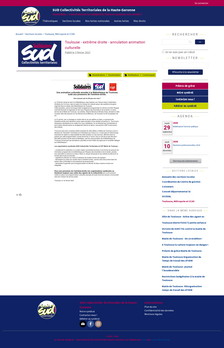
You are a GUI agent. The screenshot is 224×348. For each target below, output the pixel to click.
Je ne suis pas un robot (179, 52)
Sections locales (71, 21)
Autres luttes (121, 21)
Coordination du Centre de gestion (181, 181)
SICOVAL (166, 196)
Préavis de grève (185, 86)
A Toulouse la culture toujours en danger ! (185, 244)
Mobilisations (133, 75)
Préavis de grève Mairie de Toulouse (182, 250)
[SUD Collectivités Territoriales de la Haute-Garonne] (30, 24)
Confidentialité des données (159, 310)
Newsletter (185, 58)
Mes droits (139, 21)
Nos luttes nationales (97, 21)
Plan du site (150, 306)
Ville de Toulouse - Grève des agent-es (183, 216)
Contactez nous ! (185, 99)
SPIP (144, 339)
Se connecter (201, 3)
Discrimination (114, 75)
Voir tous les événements (185, 160)
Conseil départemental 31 (176, 191)
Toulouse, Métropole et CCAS (178, 201)
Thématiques (50, 21)
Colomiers (168, 186)
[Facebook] (20, 195)
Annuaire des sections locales (178, 176)
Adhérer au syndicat (185, 106)
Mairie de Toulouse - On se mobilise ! (182, 238)
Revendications (98, 75)
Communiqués (148, 75)
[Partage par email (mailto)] (17, 195)
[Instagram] (98, 323)
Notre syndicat (185, 92)
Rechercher (185, 34)
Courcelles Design (160, 339)
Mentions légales (153, 314)
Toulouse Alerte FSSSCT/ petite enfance (184, 222)
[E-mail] (83, 323)
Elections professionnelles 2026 (186, 145)
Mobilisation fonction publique (185, 127)
